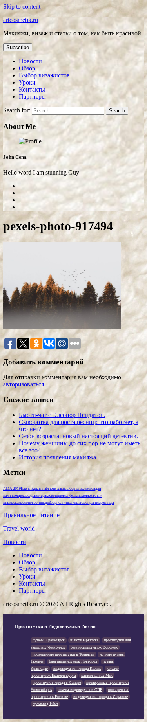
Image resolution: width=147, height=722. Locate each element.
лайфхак (70, 495)
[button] (17, 47)
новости (34, 502)
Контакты (32, 89)
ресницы (107, 502)
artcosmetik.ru (20, 20)
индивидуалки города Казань (77, 668)
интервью (43, 495)
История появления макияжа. (58, 457)
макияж (83, 495)
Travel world (19, 528)
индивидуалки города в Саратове (100, 696)
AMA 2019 (12, 488)
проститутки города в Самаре (57, 682)
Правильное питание (32, 515)
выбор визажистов (80, 488)
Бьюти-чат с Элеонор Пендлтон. (62, 415)
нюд (44, 502)
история (57, 495)
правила (93, 502)
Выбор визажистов (44, 75)
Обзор (27, 68)
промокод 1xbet (45, 704)
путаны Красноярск (49, 640)
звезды (29, 495)
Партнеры (32, 96)
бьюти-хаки (55, 488)
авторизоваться (23, 384)
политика (63, 502)
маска (13, 502)
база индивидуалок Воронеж (94, 647)
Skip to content (21, 6)
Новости (30, 61)
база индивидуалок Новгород (73, 661)
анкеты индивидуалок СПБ (80, 689)
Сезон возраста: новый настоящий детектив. (78, 436)
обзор (51, 502)
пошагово (79, 502)
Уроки (27, 82)
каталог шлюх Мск (97, 675)
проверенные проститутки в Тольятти (63, 654)
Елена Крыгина (33, 488)
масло (23, 502)
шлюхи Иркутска (84, 640)
